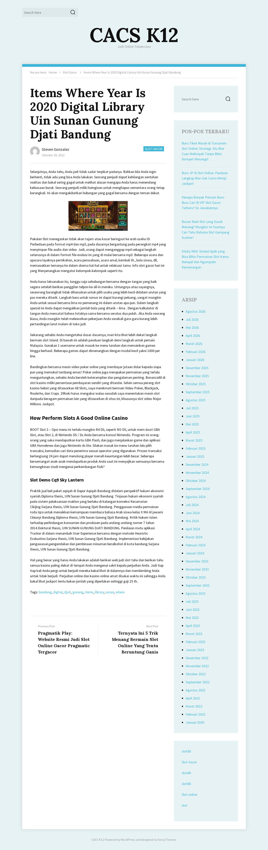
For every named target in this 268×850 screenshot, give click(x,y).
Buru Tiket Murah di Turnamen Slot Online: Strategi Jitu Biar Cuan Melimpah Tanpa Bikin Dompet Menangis (204, 151)
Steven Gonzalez (55, 149)
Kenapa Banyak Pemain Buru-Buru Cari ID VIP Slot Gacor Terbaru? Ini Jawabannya (203, 202)
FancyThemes (167, 840)
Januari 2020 (195, 722)
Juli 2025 (192, 408)
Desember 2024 (197, 464)
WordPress (128, 840)
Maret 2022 (194, 706)
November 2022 (197, 666)
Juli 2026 (192, 319)
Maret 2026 (194, 343)
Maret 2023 (194, 633)
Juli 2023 (192, 601)
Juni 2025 (193, 416)
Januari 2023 (195, 650)
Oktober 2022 (196, 674)
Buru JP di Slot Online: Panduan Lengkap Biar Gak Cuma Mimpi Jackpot (205, 178)
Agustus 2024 (195, 496)
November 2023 (197, 569)
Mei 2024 (192, 521)
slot (184, 805)
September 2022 (198, 682)
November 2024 (197, 472)
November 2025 (197, 376)
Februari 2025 (195, 448)
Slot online (189, 794)
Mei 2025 (192, 424)
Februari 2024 (195, 545)
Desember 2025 (197, 368)
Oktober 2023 (196, 577)
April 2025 (193, 432)
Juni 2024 (193, 513)
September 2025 (198, 392)
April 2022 (193, 698)
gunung (77, 592)
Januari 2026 (195, 359)
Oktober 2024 (196, 480)
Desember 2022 (197, 658)
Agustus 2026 (195, 311)
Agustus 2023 (195, 593)
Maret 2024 (194, 537)
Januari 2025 (195, 456)
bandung (45, 592)
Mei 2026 (192, 327)
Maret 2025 (194, 440)
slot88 (186, 751)
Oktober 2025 (196, 384)
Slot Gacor (70, 72)
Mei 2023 (192, 617)
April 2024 (193, 529)
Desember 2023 (197, 561)
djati (67, 592)
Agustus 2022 (195, 690)
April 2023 (193, 625)
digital (58, 592)
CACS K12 (134, 34)
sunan (109, 592)
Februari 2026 (195, 351)
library (99, 592)
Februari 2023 (195, 642)
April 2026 (193, 335)
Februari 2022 (195, 714)
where (120, 592)
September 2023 (198, 585)
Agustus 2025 (195, 400)
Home (53, 72)
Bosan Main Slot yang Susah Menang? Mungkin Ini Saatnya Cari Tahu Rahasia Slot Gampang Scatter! (205, 229)
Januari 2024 (195, 553)
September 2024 (198, 488)
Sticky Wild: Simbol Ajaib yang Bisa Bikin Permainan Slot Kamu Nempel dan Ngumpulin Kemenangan (205, 259)
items (89, 592)
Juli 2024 (192, 505)
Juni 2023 (193, 609)
